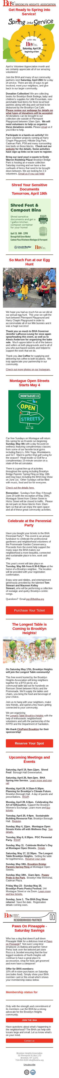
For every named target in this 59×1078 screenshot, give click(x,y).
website (10, 149)
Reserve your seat (35, 858)
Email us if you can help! (31, 173)
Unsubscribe (29, 1064)
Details (41, 848)
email (44, 127)
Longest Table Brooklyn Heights (27, 715)
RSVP (25, 796)
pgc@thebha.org (35, 599)
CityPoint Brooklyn (28, 729)
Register (16, 821)
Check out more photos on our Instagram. (28, 369)
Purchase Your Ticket (29, 610)
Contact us (29, 1041)
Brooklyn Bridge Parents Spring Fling (26, 865)
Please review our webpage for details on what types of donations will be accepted (29, 111)
